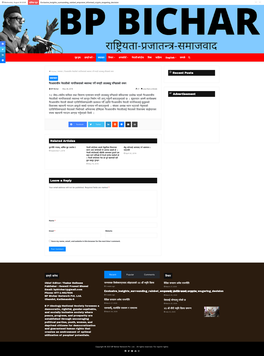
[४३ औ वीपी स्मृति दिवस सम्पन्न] (211, 312)
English (170, 57)
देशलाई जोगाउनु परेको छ (175, 300)
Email (52, 231)
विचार (110, 57)
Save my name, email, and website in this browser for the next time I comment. (85, 241)
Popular (130, 274)
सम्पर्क (182, 57)
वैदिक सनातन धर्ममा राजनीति (117, 299)
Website (108, 231)
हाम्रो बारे (89, 57)
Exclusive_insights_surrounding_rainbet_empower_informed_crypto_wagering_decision (79, 2)
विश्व (150, 57)
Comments (149, 274)
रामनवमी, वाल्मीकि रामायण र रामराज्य (120, 308)
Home (53, 71)
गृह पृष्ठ (78, 57)
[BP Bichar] (132, 29)
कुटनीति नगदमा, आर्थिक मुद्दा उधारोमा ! (62, 147)
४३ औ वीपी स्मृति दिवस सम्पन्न (177, 308)
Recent (112, 274)
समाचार (101, 57)
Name (52, 220)
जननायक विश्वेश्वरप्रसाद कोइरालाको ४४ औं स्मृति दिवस (129, 282)
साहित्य (159, 57)
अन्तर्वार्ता (122, 57)
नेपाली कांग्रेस (138, 57)
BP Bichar (55, 89)
